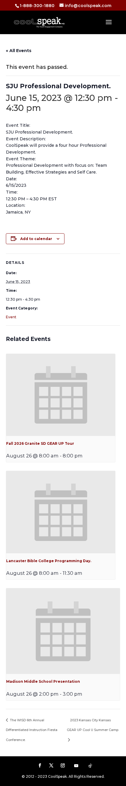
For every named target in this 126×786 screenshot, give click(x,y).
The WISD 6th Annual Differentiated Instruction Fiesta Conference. (31, 730)
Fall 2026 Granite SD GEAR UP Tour (40, 443)
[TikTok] (90, 766)
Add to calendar (36, 239)
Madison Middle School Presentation (43, 681)
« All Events (18, 50)
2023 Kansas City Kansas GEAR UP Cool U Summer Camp (92, 725)
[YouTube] (76, 766)
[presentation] (60, 395)
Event (11, 317)
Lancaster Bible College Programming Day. (48, 561)
